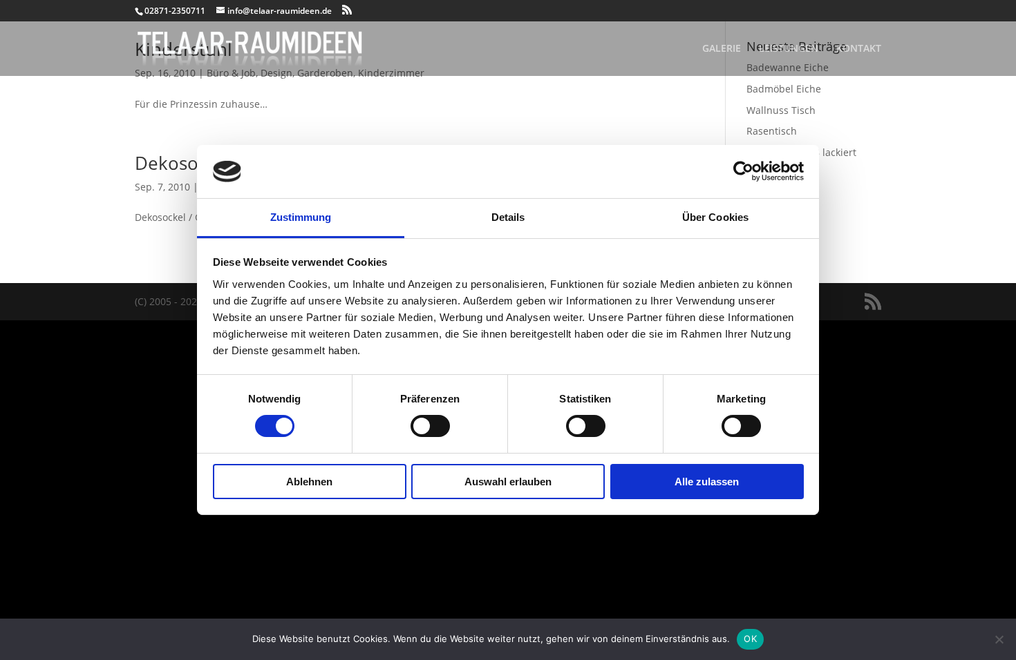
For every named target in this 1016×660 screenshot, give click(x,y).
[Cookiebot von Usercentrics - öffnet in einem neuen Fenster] (743, 171)
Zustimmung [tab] (301, 217)
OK (750, 638)
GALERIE (721, 49)
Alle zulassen (707, 481)
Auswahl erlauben (508, 481)
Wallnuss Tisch (781, 110)
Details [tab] (508, 217)
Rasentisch (771, 130)
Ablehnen (309, 481)
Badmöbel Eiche (783, 88)
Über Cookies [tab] (715, 217)
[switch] (430, 426)
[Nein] (999, 639)
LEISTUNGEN (788, 49)
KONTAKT (858, 49)
